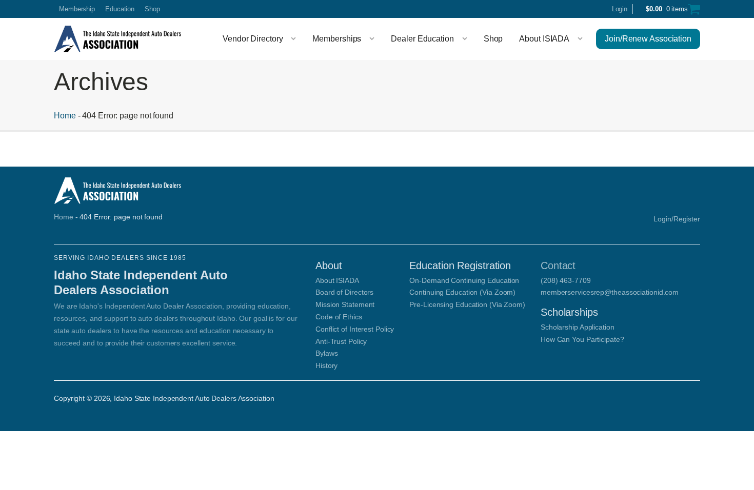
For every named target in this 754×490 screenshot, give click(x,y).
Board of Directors (344, 292)
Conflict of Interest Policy (354, 329)
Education (119, 9)
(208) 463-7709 (566, 280)
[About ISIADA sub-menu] (582, 39)
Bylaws (326, 353)
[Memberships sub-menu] (374, 39)
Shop (152, 9)
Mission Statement (344, 304)
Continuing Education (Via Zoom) (462, 292)
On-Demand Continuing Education (464, 280)
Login (620, 9)
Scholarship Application (577, 327)
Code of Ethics (338, 317)
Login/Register (676, 219)
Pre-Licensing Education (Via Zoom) (467, 304)
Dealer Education (422, 38)
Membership (77, 9)
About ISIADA (544, 38)
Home (65, 115)
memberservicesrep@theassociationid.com (610, 292)
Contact (558, 265)
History (326, 365)
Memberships (336, 38)
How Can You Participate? (582, 339)
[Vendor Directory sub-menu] (295, 39)
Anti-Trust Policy (341, 341)
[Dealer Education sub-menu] (466, 39)
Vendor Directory (253, 38)
